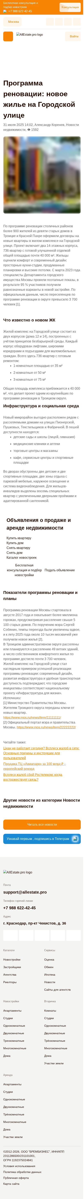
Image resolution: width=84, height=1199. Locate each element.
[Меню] (8, 36)
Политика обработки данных (22, 1172)
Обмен (48, 967)
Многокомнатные (14, 1048)
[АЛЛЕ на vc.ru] (10, 935)
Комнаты (50, 1010)
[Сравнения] (59, 22)
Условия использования (19, 1166)
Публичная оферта (16, 1177)
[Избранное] (50, 22)
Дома (6, 1055)
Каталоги (8, 950)
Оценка (49, 959)
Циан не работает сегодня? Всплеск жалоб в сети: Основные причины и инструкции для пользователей (41, 753)
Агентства (9, 974)
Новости (49, 982)
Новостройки (11, 959)
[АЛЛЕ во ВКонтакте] (42, 935)
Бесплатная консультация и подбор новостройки (24, 570)
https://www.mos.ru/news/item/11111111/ (32, 717)
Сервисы (49, 950)
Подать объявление (60, 570)
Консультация (70, 7)
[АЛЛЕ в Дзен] (26, 935)
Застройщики (12, 967)
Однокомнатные (14, 1025)
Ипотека (49, 974)
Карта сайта (11, 1183)
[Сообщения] (68, 22)
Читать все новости (42, 824)
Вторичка (50, 1001)
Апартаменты (12, 1010)
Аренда (7, 1075)
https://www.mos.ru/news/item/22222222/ (46, 727)
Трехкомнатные (13, 1040)
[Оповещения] (77, 22)
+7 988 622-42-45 (20, 11)
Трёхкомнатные (54, 1040)
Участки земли (54, 1063)
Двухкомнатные (13, 1033)
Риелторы (10, 982)
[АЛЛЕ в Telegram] (73, 935)
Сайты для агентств (57, 989)
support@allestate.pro (25, 892)
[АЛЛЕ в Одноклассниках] (58, 935)
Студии (8, 1018)
